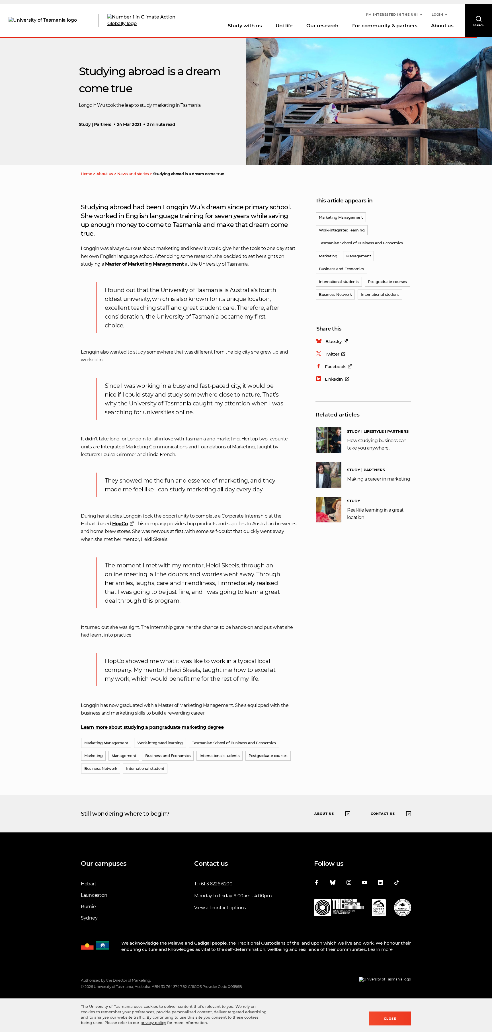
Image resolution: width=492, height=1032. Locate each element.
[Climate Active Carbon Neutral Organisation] (379, 908)
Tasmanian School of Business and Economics (361, 243)
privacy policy (153, 1022)
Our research (322, 25)
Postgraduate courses (387, 281)
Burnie (88, 906)
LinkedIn (334, 379)
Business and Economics (341, 268)
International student (380, 294)
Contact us (383, 813)
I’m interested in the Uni (392, 15)
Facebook (335, 366)
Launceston (94, 895)
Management (358, 256)
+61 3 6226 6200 (215, 884)
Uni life (284, 25)
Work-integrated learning (341, 230)
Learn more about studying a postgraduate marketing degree (152, 727)
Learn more (380, 949)
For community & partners (384, 25)
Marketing (328, 256)
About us (442, 25)
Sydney (89, 918)
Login (437, 15)
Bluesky (333, 341)
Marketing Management (341, 217)
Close (390, 1019)
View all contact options (220, 907)
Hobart (88, 884)
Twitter (332, 354)
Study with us (245, 25)
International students (339, 281)
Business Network (335, 294)
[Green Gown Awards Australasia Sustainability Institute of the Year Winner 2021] (402, 908)
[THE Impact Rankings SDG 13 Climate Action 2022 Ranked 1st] (339, 908)
